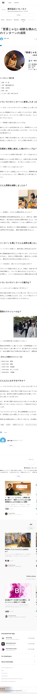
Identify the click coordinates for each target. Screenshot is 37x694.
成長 (3, 424)
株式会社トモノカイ (17, 9)
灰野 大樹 (6, 38)
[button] (19, 634)
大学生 (8, 424)
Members (16, 19)
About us (9, 19)
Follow (18, 15)
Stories (23, 19)
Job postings (31, 19)
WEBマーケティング (18, 424)
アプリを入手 (31, 638)
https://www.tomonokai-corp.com (15, 11)
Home (2, 19)
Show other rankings (30, 579)
